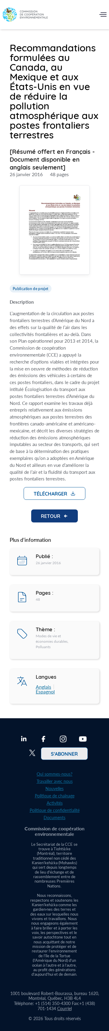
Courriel (64, 1008)
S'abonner (64, 753)
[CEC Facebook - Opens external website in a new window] (43, 740)
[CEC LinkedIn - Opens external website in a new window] (24, 740)
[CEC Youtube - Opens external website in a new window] (83, 740)
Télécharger (50, 493)
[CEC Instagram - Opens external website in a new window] (63, 740)
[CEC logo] (25, 15)
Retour (50, 515)
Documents (54, 817)
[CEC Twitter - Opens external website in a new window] (32, 754)
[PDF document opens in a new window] (54, 231)
